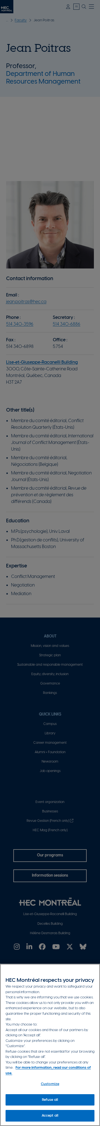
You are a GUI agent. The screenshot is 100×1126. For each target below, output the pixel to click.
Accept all (50, 1115)
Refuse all (50, 1100)
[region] (50, 1045)
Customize (50, 1084)
